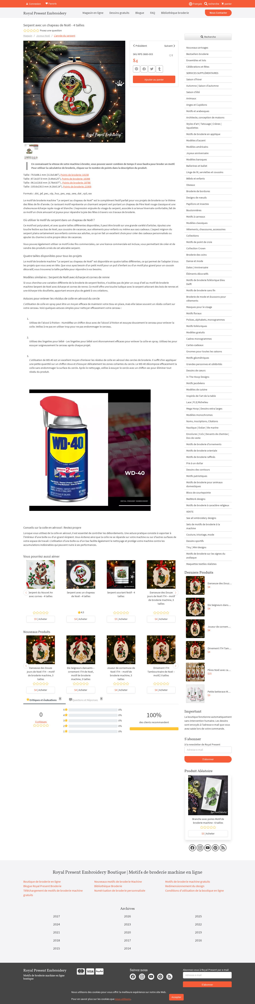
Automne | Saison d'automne (202, 85)
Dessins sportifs (195, 541)
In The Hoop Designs (197, 376)
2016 (198, 940)
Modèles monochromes (199, 415)
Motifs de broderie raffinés (200, 457)
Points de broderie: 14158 (74, 174)
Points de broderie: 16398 (76, 178)
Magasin (27, 35)
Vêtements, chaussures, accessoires (206, 229)
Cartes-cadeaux (194, 345)
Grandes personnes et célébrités (204, 364)
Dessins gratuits (119, 13)
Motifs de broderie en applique (203, 134)
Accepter (176, 997)
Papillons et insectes (197, 204)
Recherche (210, 36)
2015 (56, 948)
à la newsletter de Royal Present (202, 744)
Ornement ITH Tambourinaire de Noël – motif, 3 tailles (161, 671)
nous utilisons (123, 999)
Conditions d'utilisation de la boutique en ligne (194, 890)
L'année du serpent (64, 35)
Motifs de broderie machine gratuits (187, 881)
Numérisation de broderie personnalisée (119, 890)
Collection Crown (196, 248)
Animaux (191, 98)
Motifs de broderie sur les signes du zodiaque (205, 555)
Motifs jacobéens (195, 383)
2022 (198, 924)
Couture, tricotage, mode (200, 534)
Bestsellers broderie (197, 54)
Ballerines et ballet (196, 165)
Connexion (34, 3)
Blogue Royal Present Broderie (42, 886)
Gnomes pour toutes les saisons (204, 351)
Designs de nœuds (196, 197)
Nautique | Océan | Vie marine (202, 427)
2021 (56, 932)
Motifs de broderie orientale (201, 450)
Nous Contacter (218, 12)
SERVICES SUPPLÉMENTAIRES (202, 73)
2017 (127, 940)
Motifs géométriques (197, 357)
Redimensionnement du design (184, 886)
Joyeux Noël (43, 35)
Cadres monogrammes (199, 338)
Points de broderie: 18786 (76, 182)
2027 (56, 916)
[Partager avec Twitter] (151, 68)
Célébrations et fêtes (197, 66)
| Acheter (40, 619)
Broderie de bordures (198, 191)
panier (228, 3)
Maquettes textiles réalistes (201, 564)
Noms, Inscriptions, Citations (202, 421)
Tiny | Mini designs (196, 547)
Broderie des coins (196, 254)
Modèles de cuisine (196, 389)
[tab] (44, 700)
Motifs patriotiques (196, 476)
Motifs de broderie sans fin (200, 290)
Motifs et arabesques (197, 111)
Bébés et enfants (195, 178)
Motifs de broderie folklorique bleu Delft (205, 282)
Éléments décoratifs (197, 273)
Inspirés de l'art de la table (201, 396)
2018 (56, 940)
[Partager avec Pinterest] (136, 68)
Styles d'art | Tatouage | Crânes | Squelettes (203, 125)
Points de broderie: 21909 (77, 186)
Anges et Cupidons (196, 104)
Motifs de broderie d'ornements (203, 444)
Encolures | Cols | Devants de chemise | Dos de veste (207, 436)
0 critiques (41, 721)
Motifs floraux (193, 313)
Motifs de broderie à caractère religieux (207, 505)
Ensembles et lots (196, 60)
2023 (127, 924)
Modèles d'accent (196, 140)
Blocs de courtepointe (198, 492)
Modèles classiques (197, 223)
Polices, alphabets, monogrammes (205, 319)
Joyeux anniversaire (197, 153)
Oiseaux (190, 185)
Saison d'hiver (194, 79)
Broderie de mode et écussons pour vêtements (206, 298)
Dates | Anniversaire (197, 267)
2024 (56, 924)
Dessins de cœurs (196, 370)
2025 (198, 916)
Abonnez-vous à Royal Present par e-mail (206, 970)
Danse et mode (194, 261)
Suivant (168, 45)
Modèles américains (197, 146)
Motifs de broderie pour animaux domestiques (204, 484)
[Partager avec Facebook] (144, 68)
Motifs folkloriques (196, 326)
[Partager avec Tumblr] (159, 69)
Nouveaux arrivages (197, 47)
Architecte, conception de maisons (205, 117)
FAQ (152, 13)
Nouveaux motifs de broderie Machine (118, 881)
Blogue (139, 13)
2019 (198, 932)
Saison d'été (193, 92)
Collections (192, 235)
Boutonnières (193, 210)
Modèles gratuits (195, 332)
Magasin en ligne (93, 13)
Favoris (52, 3)
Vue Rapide (41, 576)
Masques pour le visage (199, 307)
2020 (127, 932)
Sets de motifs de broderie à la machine (203, 526)
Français (197, 3)
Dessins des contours (198, 469)
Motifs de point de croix (199, 242)
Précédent (141, 45)
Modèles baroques (196, 159)
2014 (127, 948)
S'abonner (208, 759)
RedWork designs (195, 499)
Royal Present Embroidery (44, 13)
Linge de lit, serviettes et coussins (204, 172)
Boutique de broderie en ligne (42, 881)
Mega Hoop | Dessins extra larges (204, 408)
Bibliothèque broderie (175, 13)
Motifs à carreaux (195, 216)
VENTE (189, 511)
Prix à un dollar (194, 463)
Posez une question (51, 30)
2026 (127, 916)
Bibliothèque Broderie (108, 886)
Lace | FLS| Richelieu (197, 402)
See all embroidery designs (201, 518)
